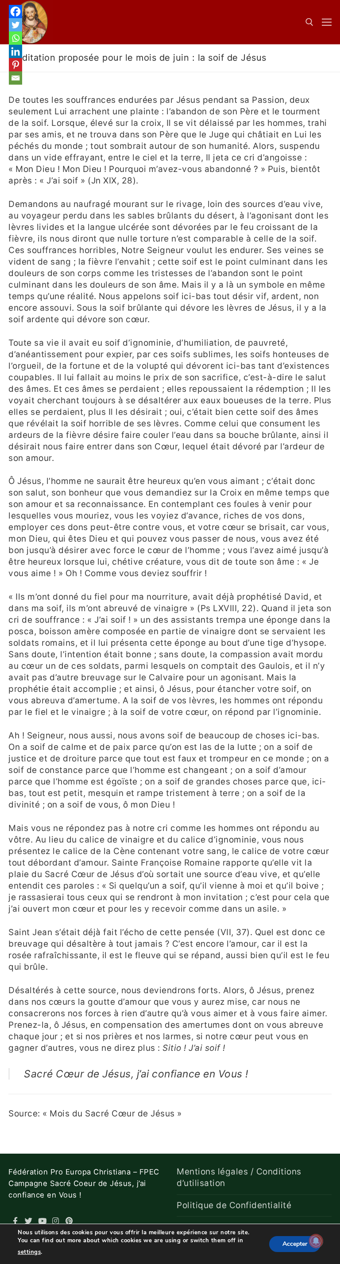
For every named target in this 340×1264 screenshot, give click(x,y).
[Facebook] (15, 11)
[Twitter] (15, 24)
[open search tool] (309, 22)
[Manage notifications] (316, 1241)
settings (29, 1252)
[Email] (15, 78)
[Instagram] (56, 1221)
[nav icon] (327, 22)
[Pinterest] (15, 64)
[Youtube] (42, 1221)
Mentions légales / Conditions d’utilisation (239, 1177)
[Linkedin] (15, 51)
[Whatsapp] (15, 38)
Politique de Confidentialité (234, 1205)
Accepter (294, 1244)
